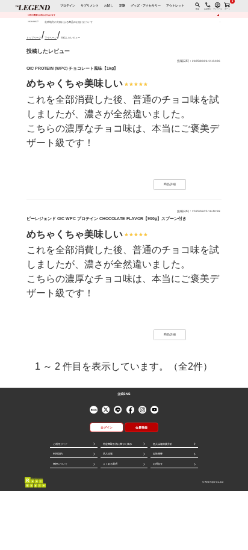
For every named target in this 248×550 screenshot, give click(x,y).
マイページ (51, 37)
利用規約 (58, 453)
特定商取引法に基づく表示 (117, 443)
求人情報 (108, 453)
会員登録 (141, 427)
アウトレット (175, 5)
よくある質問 (110, 463)
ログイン (107, 427)
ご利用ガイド (60, 443)
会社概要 (158, 453)
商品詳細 (170, 184)
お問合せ (158, 463)
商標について (60, 463)
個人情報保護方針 (162, 443)
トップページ (33, 37)
